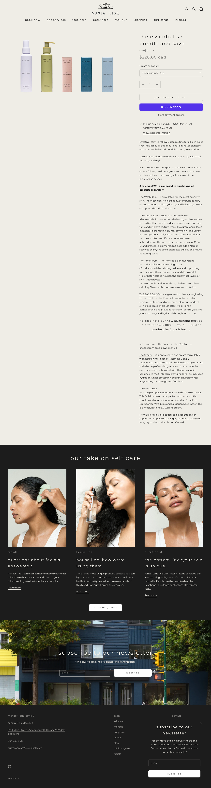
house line (84, 552)
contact (176, 715)
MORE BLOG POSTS (105, 607)
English (12, 778)
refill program (122, 748)
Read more (14, 587)
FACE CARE (79, 19)
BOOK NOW (32, 19)
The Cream (145, 354)
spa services (56, 19)
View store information (156, 132)
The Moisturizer (148, 388)
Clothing (140, 19)
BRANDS (180, 19)
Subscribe (174, 773)
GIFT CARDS (161, 19)
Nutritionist (154, 552)
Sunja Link (147, 50)
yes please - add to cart (171, 97)
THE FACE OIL (147, 294)
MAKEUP (121, 19)
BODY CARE (100, 19)
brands (117, 737)
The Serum (145, 215)
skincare (118, 721)
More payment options (171, 114)
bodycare (119, 732)
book (117, 715)
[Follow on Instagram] (9, 766)
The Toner (145, 260)
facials (13, 552)
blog (116, 743)
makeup (118, 726)
